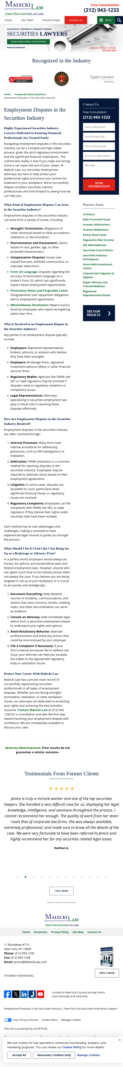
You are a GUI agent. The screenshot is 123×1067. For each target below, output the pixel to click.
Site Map (78, 932)
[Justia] (32, 994)
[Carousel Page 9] (82, 877)
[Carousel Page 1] (17, 877)
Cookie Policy (50, 1020)
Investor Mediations (96, 229)
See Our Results (93, 313)
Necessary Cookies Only (54, 1055)
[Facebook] (7, 994)
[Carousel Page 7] (66, 877)
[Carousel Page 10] (90, 877)
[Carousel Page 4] (41, 877)
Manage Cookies (71, 1020)
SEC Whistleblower (95, 245)
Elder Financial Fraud (96, 219)
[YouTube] (40, 994)
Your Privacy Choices (25, 1020)
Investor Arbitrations (96, 224)
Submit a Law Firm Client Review (61, 902)
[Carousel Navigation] (61, 877)
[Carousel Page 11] (98, 877)
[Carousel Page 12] (106, 877)
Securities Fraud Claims (98, 250)
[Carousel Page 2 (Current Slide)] (25, 877)
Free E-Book (107, 973)
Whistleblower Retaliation (29, 305)
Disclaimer (40, 932)
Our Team (27, 20)
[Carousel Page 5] (49, 877)
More (108, 20)
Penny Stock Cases (95, 235)
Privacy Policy (60, 932)
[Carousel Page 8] (74, 877)
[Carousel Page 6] (57, 877)
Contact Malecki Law (33, 710)
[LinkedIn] (24, 994)
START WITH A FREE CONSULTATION (28, 42)
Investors (89, 214)
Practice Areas (51, 20)
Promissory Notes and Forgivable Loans (38, 290)
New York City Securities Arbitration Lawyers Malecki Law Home (24, 8)
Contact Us (75, 20)
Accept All (19, 1055)
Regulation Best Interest (98, 240)
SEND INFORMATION (99, 185)
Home (8, 20)
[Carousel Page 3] (33, 877)
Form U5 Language (23, 272)
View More (61, 891)
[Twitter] (16, 994)
